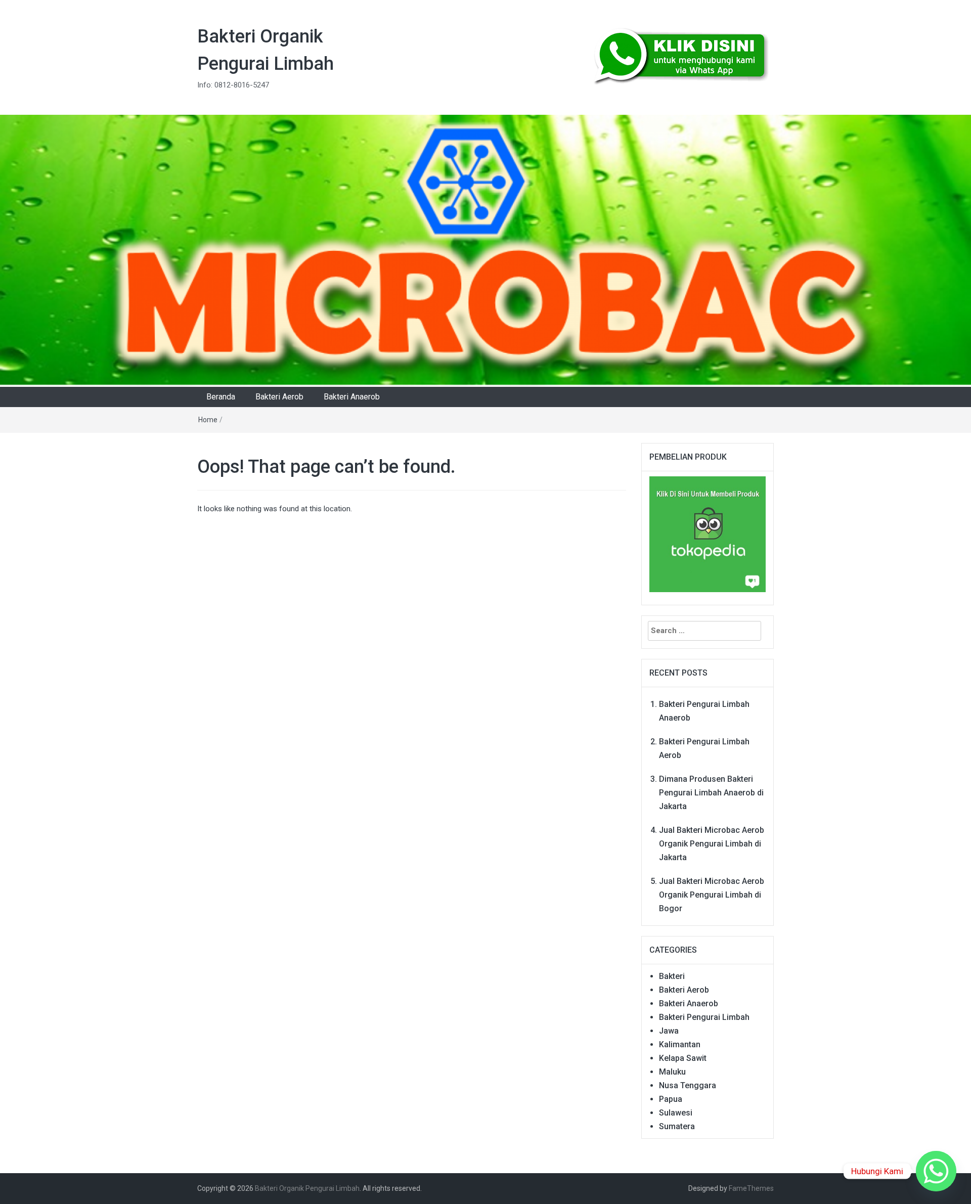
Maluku (672, 1072)
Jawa (669, 1031)
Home (207, 420)
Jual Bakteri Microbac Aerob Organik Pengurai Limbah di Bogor (711, 894)
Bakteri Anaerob (352, 397)
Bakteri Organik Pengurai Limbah (307, 1188)
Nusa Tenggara (687, 1085)
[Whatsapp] (936, 1171)
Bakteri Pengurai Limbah (704, 1017)
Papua (670, 1099)
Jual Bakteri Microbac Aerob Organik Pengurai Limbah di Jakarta (711, 843)
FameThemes (751, 1188)
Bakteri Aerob (279, 397)
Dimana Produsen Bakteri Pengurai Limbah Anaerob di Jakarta (711, 792)
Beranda (220, 397)
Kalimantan (679, 1044)
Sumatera (677, 1126)
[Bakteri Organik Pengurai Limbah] (485, 250)
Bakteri (672, 976)
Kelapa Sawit (683, 1058)
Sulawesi (675, 1113)
